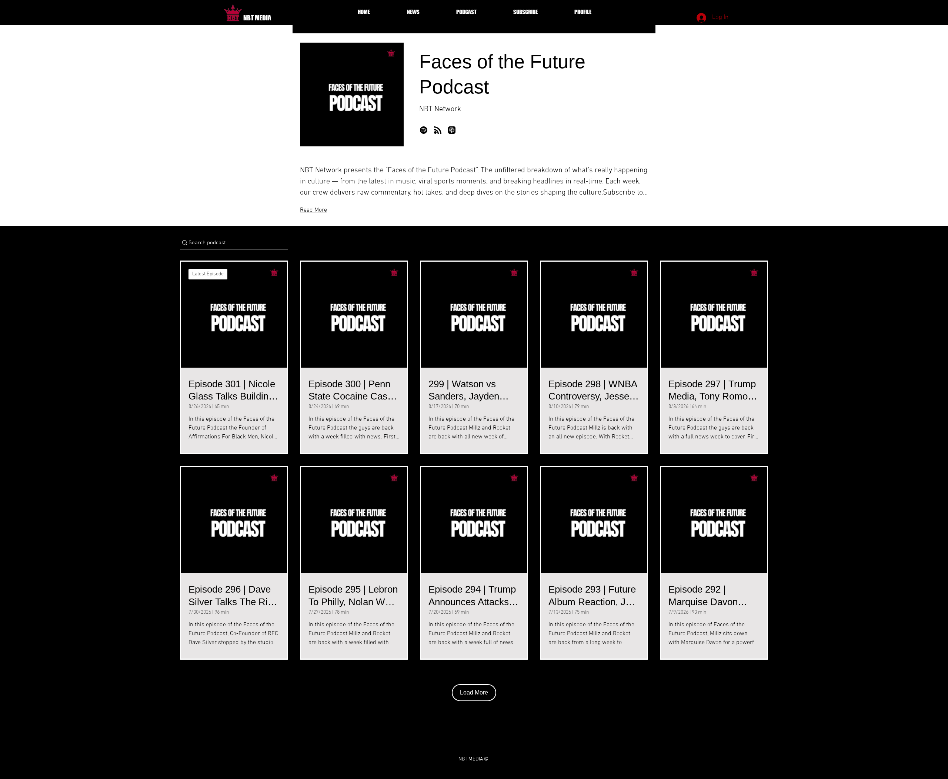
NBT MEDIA (257, 18)
